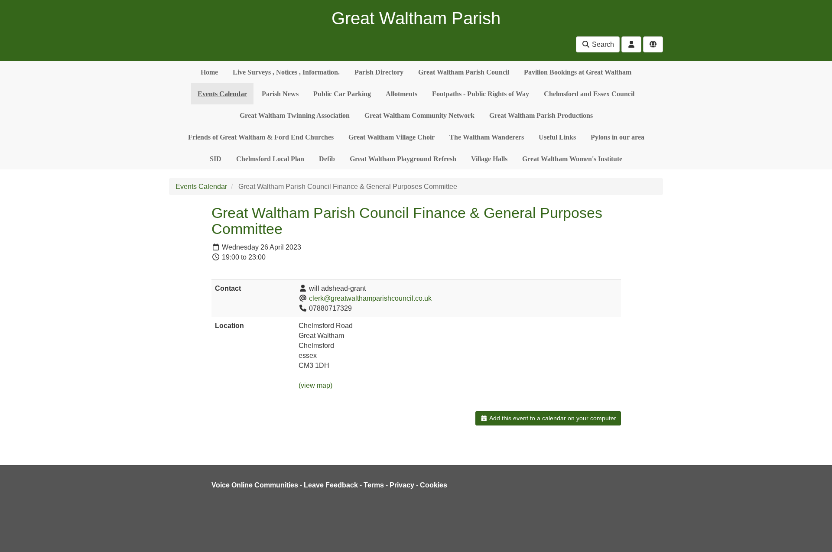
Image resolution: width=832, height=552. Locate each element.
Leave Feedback (331, 485)
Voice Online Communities (254, 485)
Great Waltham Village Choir (391, 137)
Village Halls (489, 158)
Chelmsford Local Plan (270, 158)
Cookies (433, 485)
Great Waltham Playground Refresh (403, 158)
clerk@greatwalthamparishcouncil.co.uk (370, 298)
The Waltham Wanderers (486, 137)
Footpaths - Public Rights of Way (480, 93)
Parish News (280, 93)
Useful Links (557, 137)
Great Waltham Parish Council (463, 72)
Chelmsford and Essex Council (589, 93)
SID (215, 158)
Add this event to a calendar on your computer (552, 418)
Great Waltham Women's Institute (572, 158)
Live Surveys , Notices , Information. (286, 72)
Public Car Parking (342, 93)
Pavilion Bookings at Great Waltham (577, 72)
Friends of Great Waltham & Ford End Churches (261, 137)
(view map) (315, 385)
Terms (374, 485)
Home (209, 72)
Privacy (402, 485)
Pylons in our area (617, 137)
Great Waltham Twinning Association (295, 115)
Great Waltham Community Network (419, 115)
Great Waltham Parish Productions (541, 115)
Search (602, 44)
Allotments (401, 93)
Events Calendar (222, 93)
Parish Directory (378, 72)
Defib (327, 158)
